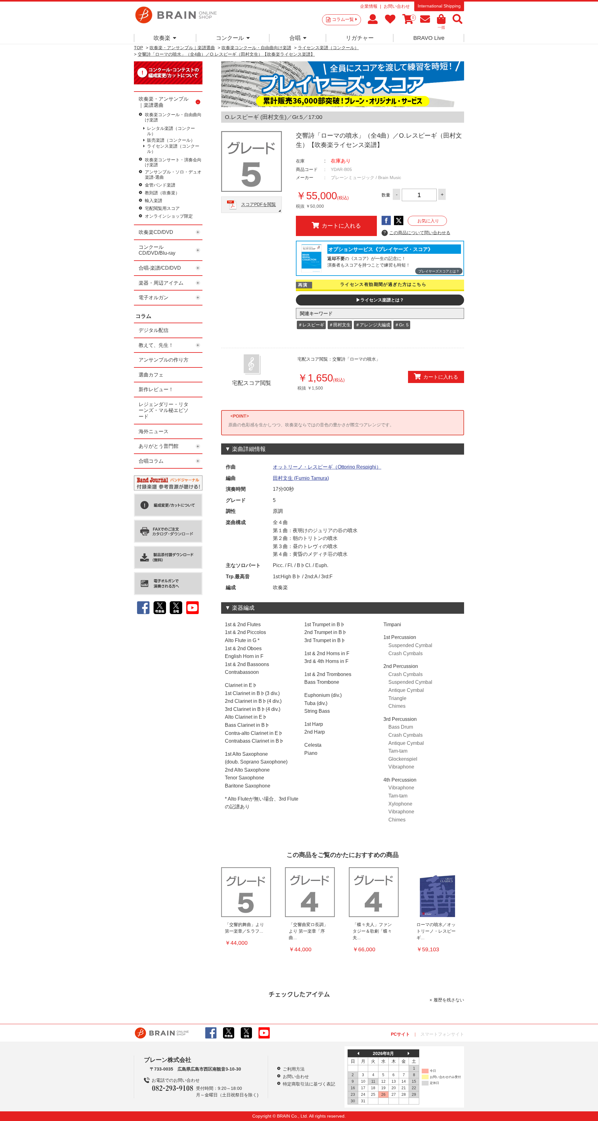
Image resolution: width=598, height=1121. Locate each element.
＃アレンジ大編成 (372, 324)
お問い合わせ (397, 6)
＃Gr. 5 (402, 324)
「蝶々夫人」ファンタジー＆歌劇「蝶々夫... (372, 931)
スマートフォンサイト (442, 1034)
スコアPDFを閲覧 (258, 204)
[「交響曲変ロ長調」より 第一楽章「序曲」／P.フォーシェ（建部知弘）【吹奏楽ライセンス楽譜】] (310, 892)
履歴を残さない (449, 999)
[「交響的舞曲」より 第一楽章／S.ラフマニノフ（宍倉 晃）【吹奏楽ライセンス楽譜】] (246, 892)
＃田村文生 (340, 324)
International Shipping (439, 5)
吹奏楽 (162, 38)
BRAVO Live (428, 38)
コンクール (230, 38)
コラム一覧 (343, 19)
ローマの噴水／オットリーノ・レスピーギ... (436, 931)
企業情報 (368, 6)
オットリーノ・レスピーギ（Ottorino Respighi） (327, 467)
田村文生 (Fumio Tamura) (301, 478)
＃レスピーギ (311, 324)
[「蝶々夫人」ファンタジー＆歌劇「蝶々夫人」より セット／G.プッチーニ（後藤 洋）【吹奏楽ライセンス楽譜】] (374, 892)
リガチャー (360, 38)
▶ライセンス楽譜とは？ (380, 299)
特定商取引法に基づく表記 (309, 1083)
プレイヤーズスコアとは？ (438, 271)
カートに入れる (341, 226)
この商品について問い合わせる (416, 232)
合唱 (295, 38)
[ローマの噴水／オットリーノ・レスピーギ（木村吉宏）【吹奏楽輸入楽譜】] (438, 892)
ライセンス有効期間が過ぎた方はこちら (383, 284)
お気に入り (428, 220)
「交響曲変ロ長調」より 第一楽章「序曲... (308, 931)
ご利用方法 (294, 1069)
